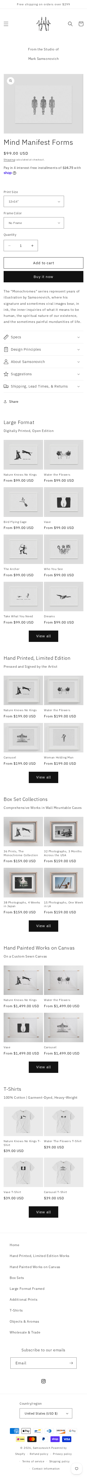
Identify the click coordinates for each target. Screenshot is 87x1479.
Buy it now (43, 276)
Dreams (49, 616)
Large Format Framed (27, 1288)
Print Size (11, 192)
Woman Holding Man (58, 757)
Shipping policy (59, 1461)
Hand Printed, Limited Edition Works (40, 1256)
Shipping (9, 159)
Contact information (45, 1468)
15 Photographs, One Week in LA (63, 904)
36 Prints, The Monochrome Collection (21, 853)
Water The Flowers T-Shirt (63, 1141)
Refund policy (39, 1454)
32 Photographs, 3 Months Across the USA (63, 853)
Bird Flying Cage (15, 522)
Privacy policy (62, 1454)
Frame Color (13, 213)
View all (43, 636)
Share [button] (14, 401)
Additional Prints (23, 1299)
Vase (47, 522)
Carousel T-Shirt (55, 1192)
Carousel (10, 757)
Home (14, 1245)
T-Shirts (16, 1310)
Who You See (53, 569)
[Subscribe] (71, 1363)
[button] (6, 24)
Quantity (10, 235)
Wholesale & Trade (25, 1332)
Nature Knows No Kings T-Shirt (22, 1143)
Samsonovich (42, 1448)
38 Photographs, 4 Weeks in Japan (22, 904)
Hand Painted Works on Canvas (35, 1267)
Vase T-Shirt (12, 1192)
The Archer (12, 569)
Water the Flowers (57, 474)
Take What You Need (18, 616)
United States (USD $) (41, 1413)
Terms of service (33, 1461)
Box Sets (17, 1278)
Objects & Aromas (24, 1321)
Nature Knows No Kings (20, 474)
